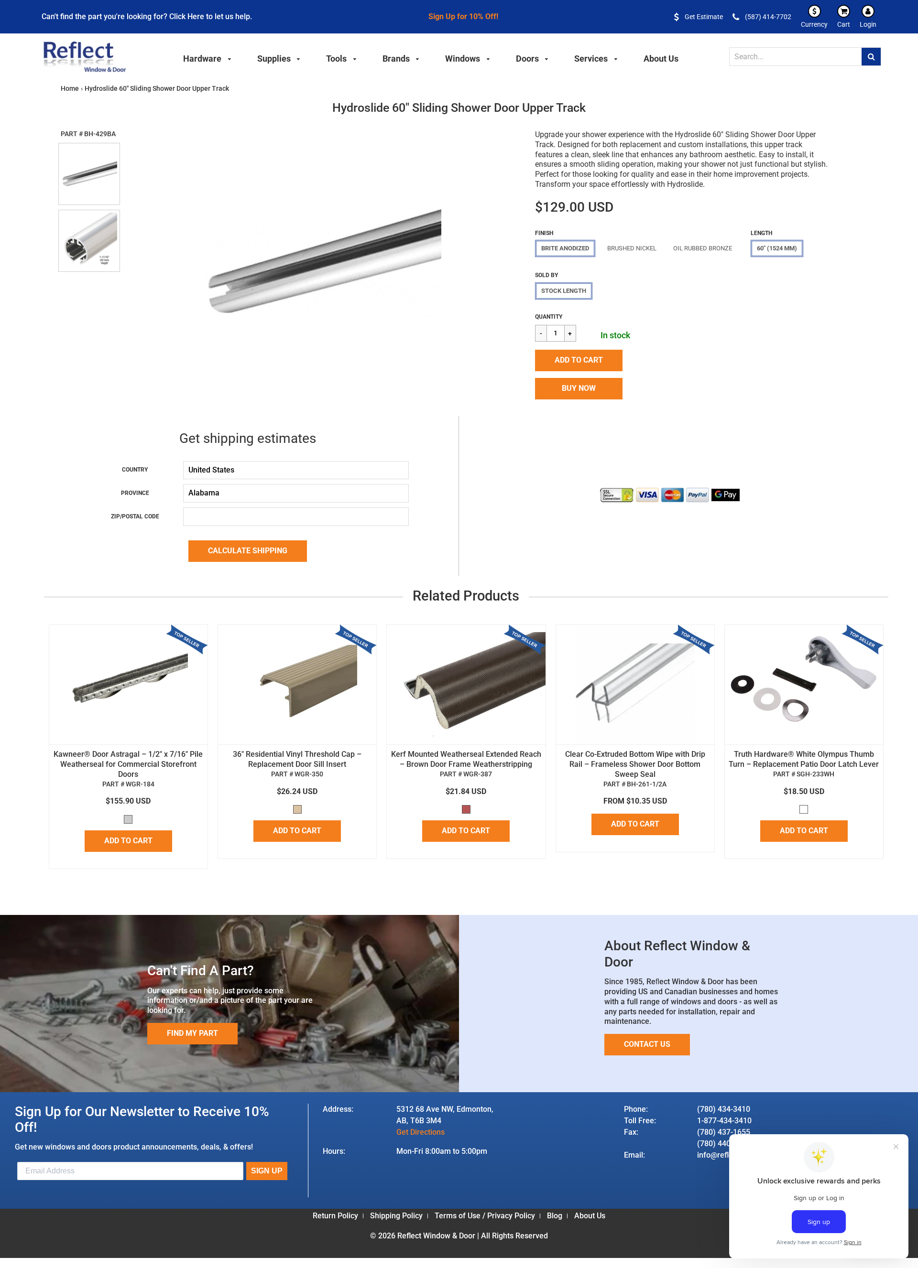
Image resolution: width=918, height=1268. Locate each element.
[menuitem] (207, 57)
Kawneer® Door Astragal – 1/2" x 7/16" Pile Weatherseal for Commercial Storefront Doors (128, 764)
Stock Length (563, 290)
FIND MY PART (192, 1033)
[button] (579, 360)
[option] (321, 262)
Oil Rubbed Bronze (702, 248)
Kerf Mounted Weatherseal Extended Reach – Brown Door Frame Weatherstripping (466, 759)
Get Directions (420, 1132)
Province (135, 493)
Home (70, 88)
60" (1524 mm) (777, 248)
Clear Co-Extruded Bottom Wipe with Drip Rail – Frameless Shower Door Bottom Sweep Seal (635, 764)
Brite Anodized (565, 248)
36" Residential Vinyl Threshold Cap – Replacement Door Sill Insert (297, 759)
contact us (647, 1044)
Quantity (548, 316)
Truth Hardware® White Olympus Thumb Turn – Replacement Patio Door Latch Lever (804, 759)
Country (135, 469)
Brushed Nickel (631, 248)
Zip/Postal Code (135, 516)
